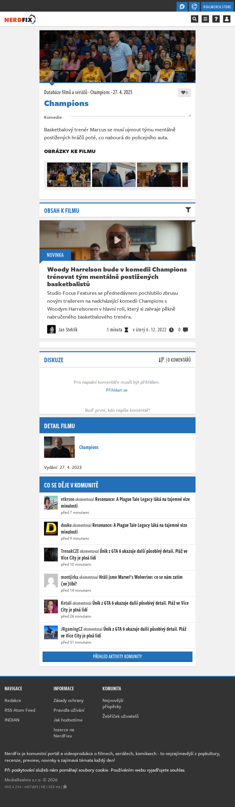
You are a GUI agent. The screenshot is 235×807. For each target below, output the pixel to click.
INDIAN (12, 719)
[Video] (117, 240)
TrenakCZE (70, 551)
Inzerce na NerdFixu (64, 732)
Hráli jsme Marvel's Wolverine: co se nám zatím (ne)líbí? (122, 580)
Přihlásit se (117, 389)
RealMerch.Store (217, 6)
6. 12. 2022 (150, 329)
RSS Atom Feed (20, 710)
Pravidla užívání (69, 710)
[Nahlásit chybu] (65, 786)
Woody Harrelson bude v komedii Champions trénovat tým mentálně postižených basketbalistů (117, 276)
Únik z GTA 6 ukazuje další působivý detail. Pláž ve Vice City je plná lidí (124, 554)
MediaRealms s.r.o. (23, 779)
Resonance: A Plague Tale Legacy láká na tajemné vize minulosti (125, 502)
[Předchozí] (51, 173)
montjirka (69, 577)
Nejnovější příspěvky (113, 703)
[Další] (183, 173)
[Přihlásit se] (226, 19)
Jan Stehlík (67, 329)
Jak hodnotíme (68, 719)
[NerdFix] (20, 19)
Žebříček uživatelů (121, 716)
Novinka (55, 255)
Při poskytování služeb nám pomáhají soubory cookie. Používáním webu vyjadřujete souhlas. (95, 769)
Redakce (13, 700)
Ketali (66, 603)
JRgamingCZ (72, 629)
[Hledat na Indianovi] (194, 19)
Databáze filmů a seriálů (65, 92)
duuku (66, 525)
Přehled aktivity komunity (117, 656)
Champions (100, 92)
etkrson (67, 499)
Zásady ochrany (69, 700)
